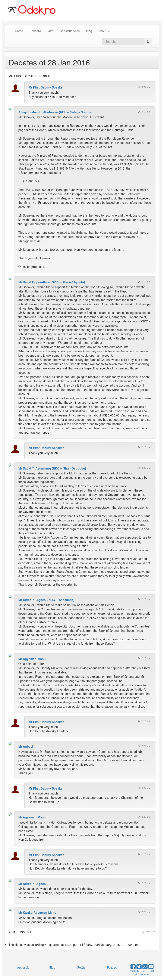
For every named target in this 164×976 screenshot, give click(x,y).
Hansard (35, 31)
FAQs (81, 967)
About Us (23, 967)
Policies (112, 967)
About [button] (102, 31)
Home (19, 31)
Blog (89, 31)
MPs (50, 31)
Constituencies (70, 31)
